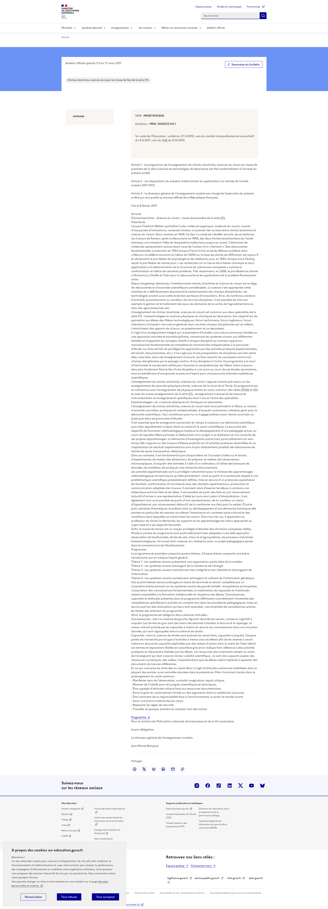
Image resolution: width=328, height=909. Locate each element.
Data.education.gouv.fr (177, 808)
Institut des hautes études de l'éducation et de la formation (109, 819)
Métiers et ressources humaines (179, 28)
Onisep (65, 819)
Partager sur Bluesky (153, 769)
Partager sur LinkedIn (163, 769)
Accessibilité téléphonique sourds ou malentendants (236, 893)
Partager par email (172, 769)
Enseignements (120, 28)
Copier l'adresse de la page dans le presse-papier (182, 769)
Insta (197, 785)
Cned (64, 825)
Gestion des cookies (145, 893)
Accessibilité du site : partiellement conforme (182, 893)
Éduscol (65, 814)
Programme (138, 717)
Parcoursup (254, 7)
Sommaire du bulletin (245, 64)
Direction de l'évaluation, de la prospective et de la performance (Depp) (214, 812)
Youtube (251, 785)
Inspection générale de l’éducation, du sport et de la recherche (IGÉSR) (213, 824)
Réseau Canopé (69, 830)
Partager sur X (144, 769)
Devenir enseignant (71, 808)
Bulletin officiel (216, 28)
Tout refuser (69, 897)
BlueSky (262, 785)
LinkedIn (230, 785)
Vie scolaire (145, 28)
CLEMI (65, 836)
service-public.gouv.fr (207, 878)
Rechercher (263, 15)
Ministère (67, 28)
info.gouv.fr (234, 878)
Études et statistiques (229, 7)
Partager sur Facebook (134, 769)
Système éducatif (92, 28)
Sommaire (78, 116)
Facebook (208, 785)
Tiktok (219, 785)
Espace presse (203, 7)
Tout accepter (105, 897)
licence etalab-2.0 (131, 904)
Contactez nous (201, 866)
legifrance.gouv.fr (177, 878)
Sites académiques (103, 838)
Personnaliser (33, 897)
